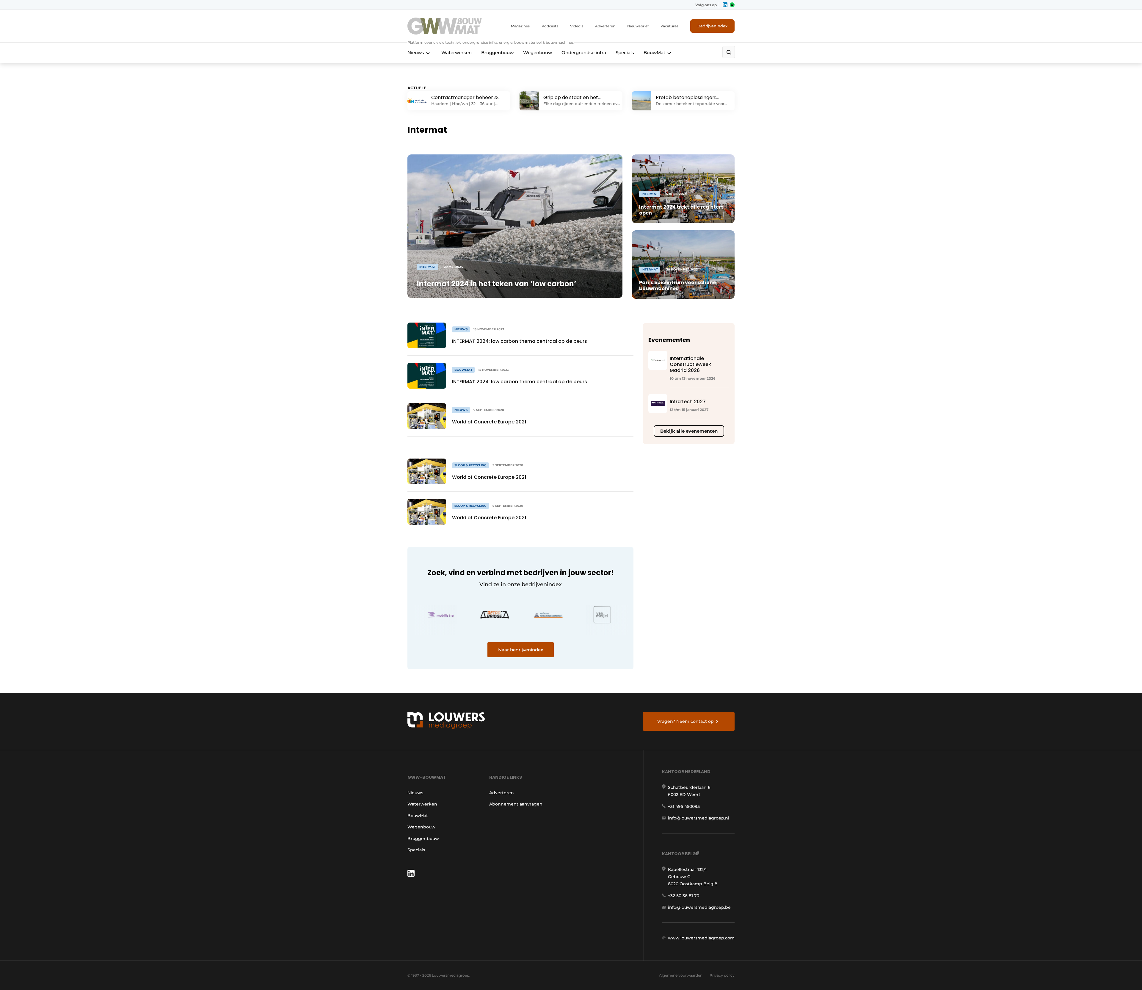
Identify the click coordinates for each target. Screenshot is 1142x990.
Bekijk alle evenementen (689, 431)
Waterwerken (456, 52)
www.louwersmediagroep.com (701, 938)
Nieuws (415, 52)
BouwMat (654, 52)
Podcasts (550, 26)
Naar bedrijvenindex (520, 650)
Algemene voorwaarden (680, 975)
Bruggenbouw (497, 52)
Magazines (520, 26)
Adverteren (605, 26)
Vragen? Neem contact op (685, 721)
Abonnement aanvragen (515, 804)
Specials (625, 52)
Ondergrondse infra (583, 52)
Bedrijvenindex (712, 26)
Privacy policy (722, 975)
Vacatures (669, 26)
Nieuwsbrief (638, 26)
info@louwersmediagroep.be (699, 907)
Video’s (576, 26)
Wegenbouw (537, 52)
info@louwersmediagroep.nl (698, 818)
